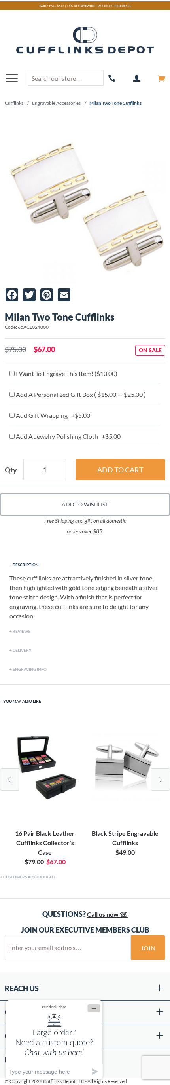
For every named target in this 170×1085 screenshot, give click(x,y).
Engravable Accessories (56, 103)
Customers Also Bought (29, 876)
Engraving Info (30, 669)
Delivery (22, 650)
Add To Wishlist (85, 504)
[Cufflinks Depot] (85, 41)
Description (26, 564)
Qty (11, 469)
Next (160, 779)
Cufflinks (14, 103)
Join (148, 948)
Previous (9, 779)
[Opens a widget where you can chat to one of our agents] (54, 1039)
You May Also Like (22, 701)
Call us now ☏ (107, 914)
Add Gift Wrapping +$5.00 (52, 415)
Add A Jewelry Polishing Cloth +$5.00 (68, 436)
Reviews (21, 631)
